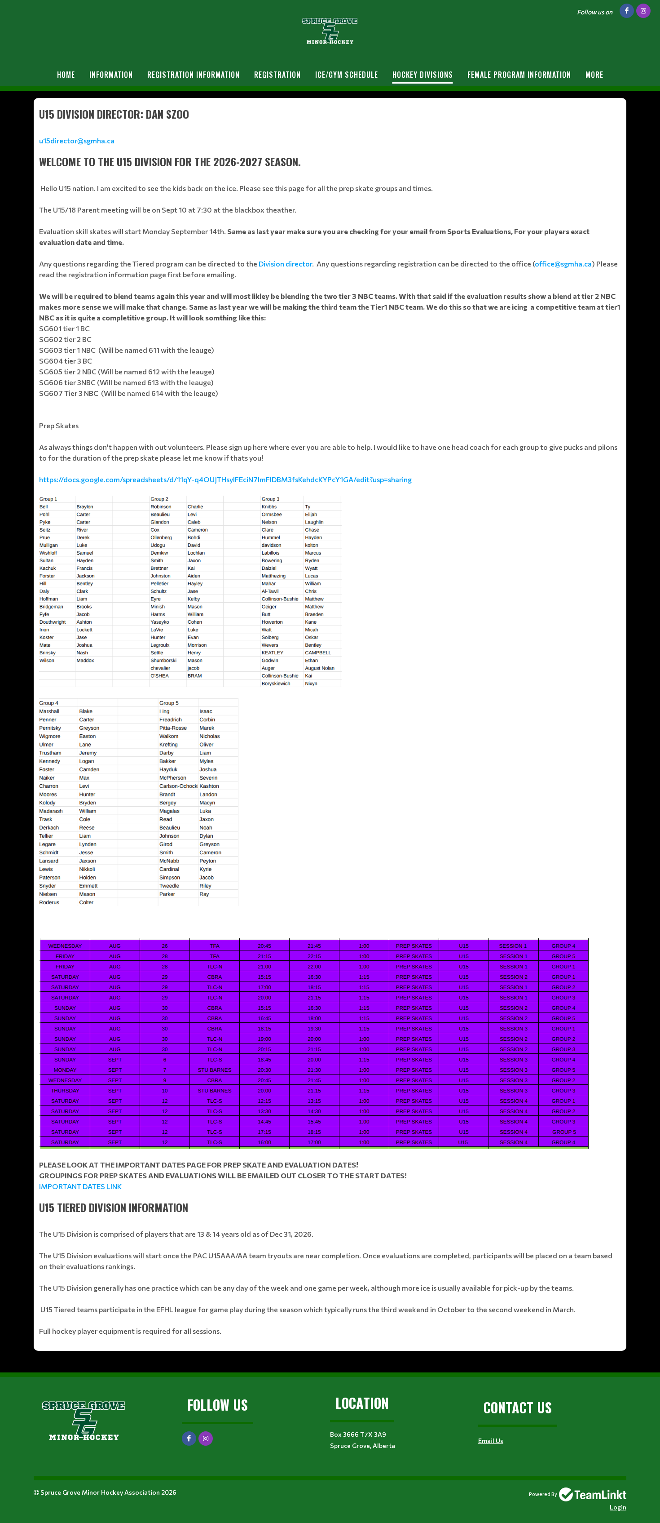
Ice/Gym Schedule (346, 74)
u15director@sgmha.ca (76, 140)
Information (111, 74)
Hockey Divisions (422, 74)
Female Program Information (519, 74)
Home (66, 74)
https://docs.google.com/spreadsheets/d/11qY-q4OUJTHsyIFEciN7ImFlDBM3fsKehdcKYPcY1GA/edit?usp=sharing (225, 479)
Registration (277, 74)
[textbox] (330, 126)
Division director (285, 263)
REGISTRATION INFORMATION (193, 74)
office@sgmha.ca (563, 263)
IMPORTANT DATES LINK (80, 1186)
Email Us (490, 1440)
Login (618, 1507)
